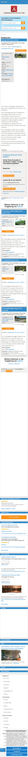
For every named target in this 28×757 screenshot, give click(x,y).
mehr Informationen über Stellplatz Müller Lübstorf (13, 571)
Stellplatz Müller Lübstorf (8, 557)
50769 (2, 545)
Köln (5, 545)
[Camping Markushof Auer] (20, 272)
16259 (2, 531)
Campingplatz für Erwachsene (14, 301)
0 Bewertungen (17, 171)
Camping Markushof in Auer (11, 260)
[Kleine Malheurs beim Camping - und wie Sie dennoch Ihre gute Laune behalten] (11, 660)
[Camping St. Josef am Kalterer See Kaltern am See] (20, 225)
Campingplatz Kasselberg (8, 537)
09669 (2, 582)
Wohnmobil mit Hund (6, 255)
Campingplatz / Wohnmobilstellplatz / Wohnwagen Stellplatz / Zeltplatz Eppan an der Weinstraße (13, 313)
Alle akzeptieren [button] (17, 748)
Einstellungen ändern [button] (17, 754)
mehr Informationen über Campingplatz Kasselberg (13, 547)
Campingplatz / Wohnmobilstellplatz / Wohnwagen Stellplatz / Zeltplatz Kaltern (13, 43)
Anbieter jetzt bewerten (21, 50)
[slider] (4, 46)
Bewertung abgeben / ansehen (8, 508)
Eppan (22, 353)
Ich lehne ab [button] (17, 751)
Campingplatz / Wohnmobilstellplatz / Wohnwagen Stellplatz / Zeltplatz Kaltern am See (13, 216)
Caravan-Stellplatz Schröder (9, 525)
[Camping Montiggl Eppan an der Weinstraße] (20, 322)
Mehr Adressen (4, 550)
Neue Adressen (5, 554)
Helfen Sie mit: (5, 512)
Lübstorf (6, 564)
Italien (10, 197)
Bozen (22, 197)
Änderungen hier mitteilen (9, 188)
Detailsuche (3, 34)
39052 (3, 57)
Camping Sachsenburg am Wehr (10, 575)
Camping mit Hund (19, 254)
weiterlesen (16, 663)
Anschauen (7, 231)
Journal (3, 667)
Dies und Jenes (5, 671)
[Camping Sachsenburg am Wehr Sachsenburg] (11, 595)
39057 (4, 319)
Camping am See (5, 151)
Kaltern (17, 40)
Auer (7, 269)
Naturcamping (19, 351)
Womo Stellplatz (19, 151)
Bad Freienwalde (8, 531)
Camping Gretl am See (12, 155)
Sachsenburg (7, 582)
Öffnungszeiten (10, 252)
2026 (2, 749)
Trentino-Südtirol (16, 197)
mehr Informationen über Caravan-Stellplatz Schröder (13, 533)
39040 (4, 269)
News (2, 643)
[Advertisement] (14, 93)
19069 (2, 564)
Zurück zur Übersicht (14, 363)
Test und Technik (5, 640)
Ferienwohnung (12, 151)
